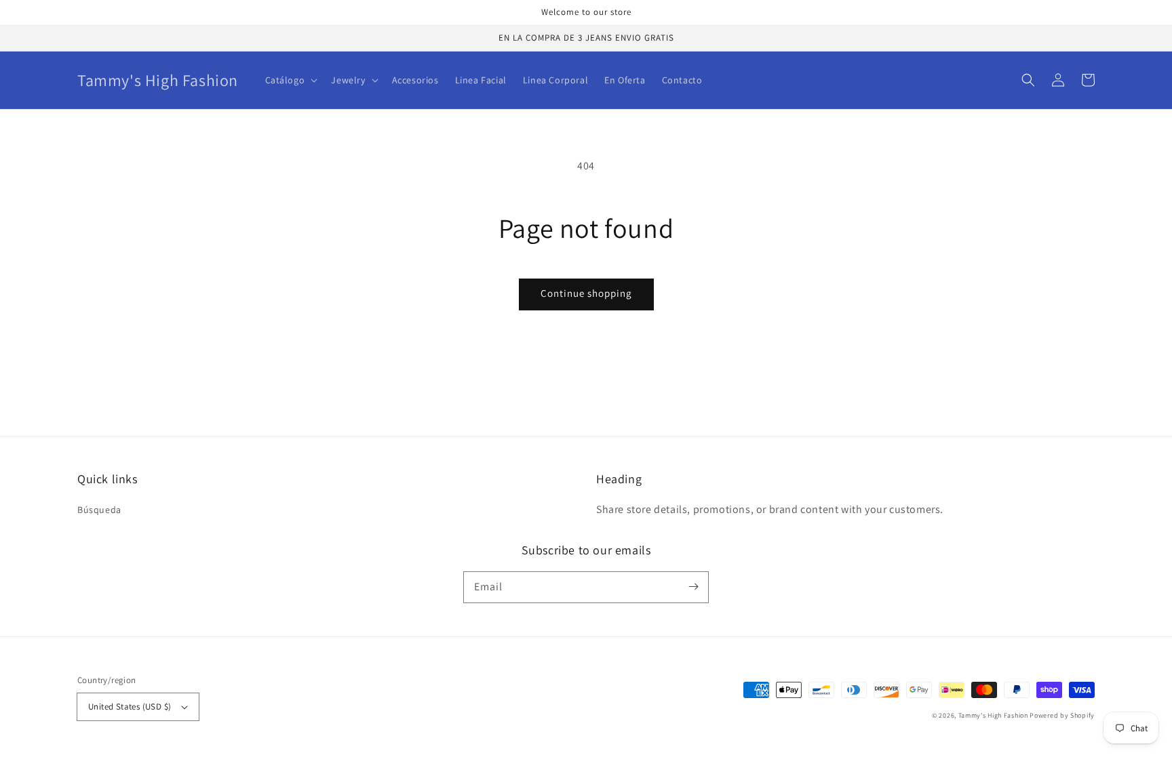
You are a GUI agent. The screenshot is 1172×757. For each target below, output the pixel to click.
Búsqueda (99, 510)
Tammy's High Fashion (993, 715)
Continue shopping (586, 293)
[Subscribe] (693, 587)
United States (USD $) (129, 706)
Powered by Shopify (1062, 715)
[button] (1028, 80)
